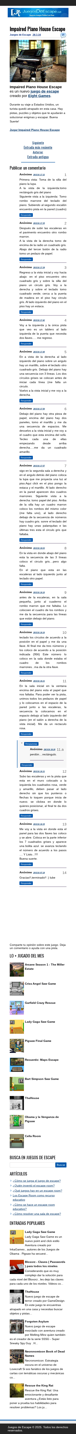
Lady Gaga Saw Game (40, 1021)
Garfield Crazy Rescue (40, 1002)
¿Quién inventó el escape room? (34, 1185)
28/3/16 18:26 (49, 750)
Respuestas (31, 744)
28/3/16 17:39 (39, 268)
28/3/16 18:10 (39, 592)
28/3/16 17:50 (39, 409)
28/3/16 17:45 (39, 352)
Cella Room (33, 1136)
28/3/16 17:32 (39, 175)
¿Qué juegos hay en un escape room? (37, 1190)
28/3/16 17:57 (39, 466)
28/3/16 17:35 (39, 223)
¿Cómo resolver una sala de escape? (37, 1213)
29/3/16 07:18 (39, 873)
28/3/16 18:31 (39, 771)
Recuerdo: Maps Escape (42, 1059)
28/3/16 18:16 (39, 633)
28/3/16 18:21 (39, 681)
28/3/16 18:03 (39, 548)
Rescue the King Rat (39, 1385)
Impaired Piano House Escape (37, 28)
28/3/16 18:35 (39, 824)
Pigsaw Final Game (38, 1040)
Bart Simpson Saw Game (42, 1078)
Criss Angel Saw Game (40, 983)
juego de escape (45, 91)
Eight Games (39, 96)
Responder (26, 215)
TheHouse (32, 1098)
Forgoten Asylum (37, 1321)
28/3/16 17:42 (39, 320)
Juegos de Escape (21, 34)
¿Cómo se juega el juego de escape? (37, 1180)
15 (63, 34)
